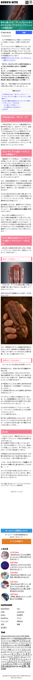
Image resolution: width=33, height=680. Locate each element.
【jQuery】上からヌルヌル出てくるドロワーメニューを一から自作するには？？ (20, 566)
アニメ (19, 618)
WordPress (4, 618)
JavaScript (20, 612)
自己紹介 (4, 627)
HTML (3, 612)
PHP (17, 640)
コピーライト (21, 647)
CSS (18, 608)
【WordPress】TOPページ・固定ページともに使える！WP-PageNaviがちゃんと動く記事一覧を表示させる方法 (21, 587)
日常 (2, 624)
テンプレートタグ (20, 654)
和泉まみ (20, 621)
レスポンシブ (8, 663)
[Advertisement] (16, 509)
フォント (5, 659)
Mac (14, 640)
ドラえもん (9, 657)
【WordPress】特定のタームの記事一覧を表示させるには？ (20, 576)
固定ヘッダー (18, 664)
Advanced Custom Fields (16, 636)
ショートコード (17, 650)
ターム (26, 652)
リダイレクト (12, 661)
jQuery (3, 615)
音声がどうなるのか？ (12, 107)
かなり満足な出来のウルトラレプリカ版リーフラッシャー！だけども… (16, 102)
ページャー (24, 659)
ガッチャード (13, 647)
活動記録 (8, 666)
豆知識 (3, 668)
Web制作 (20, 615)
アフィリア (4, 621)
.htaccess (4, 636)
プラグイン (14, 659)
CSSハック (10, 638)
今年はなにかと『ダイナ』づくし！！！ (15, 94)
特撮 (23, 32)
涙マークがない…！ (12, 105)
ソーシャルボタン (18, 652)
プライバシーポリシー (16, 677)
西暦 (20, 666)
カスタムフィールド (10, 645)
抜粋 (24, 664)
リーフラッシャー (6, 36)
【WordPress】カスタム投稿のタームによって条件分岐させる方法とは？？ (20, 556)
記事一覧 (26, 666)
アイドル (4, 642)
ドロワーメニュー (20, 656)
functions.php (20, 638)
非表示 (18, 91)
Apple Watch (5, 608)
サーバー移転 (7, 650)
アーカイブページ (14, 643)
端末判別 (15, 666)
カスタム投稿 (23, 645)
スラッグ (9, 652)
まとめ (5, 109)
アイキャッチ (25, 640)
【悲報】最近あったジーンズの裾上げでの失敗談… (20, 597)
